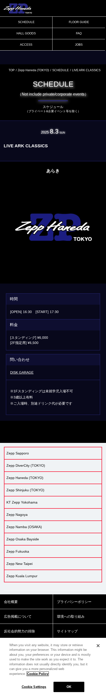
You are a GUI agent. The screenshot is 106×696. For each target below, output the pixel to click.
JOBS (79, 44)
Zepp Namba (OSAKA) (24, 527)
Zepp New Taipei (19, 564)
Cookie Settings (34, 687)
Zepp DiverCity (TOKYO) (25, 465)
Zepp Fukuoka (17, 551)
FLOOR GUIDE (79, 22)
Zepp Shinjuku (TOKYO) (25, 490)
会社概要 (11, 602)
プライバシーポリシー (74, 602)
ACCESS (26, 44)
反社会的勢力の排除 (19, 631)
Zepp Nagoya (17, 515)
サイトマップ (67, 631)
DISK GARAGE (22, 372)
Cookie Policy (37, 674)
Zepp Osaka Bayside (22, 539)
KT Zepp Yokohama (21, 502)
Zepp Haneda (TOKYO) (33, 70)
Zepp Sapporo (17, 453)
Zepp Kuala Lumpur (21, 576)
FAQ (79, 33)
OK (69, 687)
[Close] (98, 645)
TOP (12, 70)
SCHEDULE (26, 22)
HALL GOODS (26, 33)
